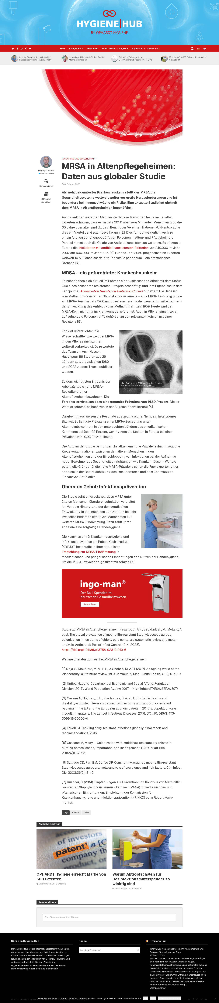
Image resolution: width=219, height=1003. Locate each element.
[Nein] (215, 998)
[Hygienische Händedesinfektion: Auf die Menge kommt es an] (14, 58)
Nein (153, 998)
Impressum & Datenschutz (145, 48)
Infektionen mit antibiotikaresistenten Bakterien (113, 248)
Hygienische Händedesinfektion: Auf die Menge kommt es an (36, 58)
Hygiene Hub (158, 941)
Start (62, 48)
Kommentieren (46, 186)
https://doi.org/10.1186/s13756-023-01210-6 (94, 650)
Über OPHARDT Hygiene (115, 48)
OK (145, 998)
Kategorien (75, 48)
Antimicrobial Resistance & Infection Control (111, 291)
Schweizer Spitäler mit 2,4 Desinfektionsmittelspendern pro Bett (85, 58)
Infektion (76, 812)
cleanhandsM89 (47, 173)
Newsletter (92, 48)
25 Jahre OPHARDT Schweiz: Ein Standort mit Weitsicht (138, 58)
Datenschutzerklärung (169, 998)
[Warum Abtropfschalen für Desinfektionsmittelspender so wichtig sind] (147, 849)
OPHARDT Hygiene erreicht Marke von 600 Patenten (71, 876)
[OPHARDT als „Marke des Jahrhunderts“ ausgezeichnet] (164, 58)
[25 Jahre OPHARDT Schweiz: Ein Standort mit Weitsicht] (114, 58)
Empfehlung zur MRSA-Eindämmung (89, 552)
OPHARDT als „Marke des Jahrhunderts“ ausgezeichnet (187, 58)
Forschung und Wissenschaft (79, 158)
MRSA (86, 812)
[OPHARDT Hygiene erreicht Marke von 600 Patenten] (71, 849)
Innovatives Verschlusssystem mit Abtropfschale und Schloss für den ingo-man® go (177, 950)
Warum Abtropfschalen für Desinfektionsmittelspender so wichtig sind (141, 879)
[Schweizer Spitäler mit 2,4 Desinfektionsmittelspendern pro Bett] (64, 58)
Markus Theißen (46, 170)
